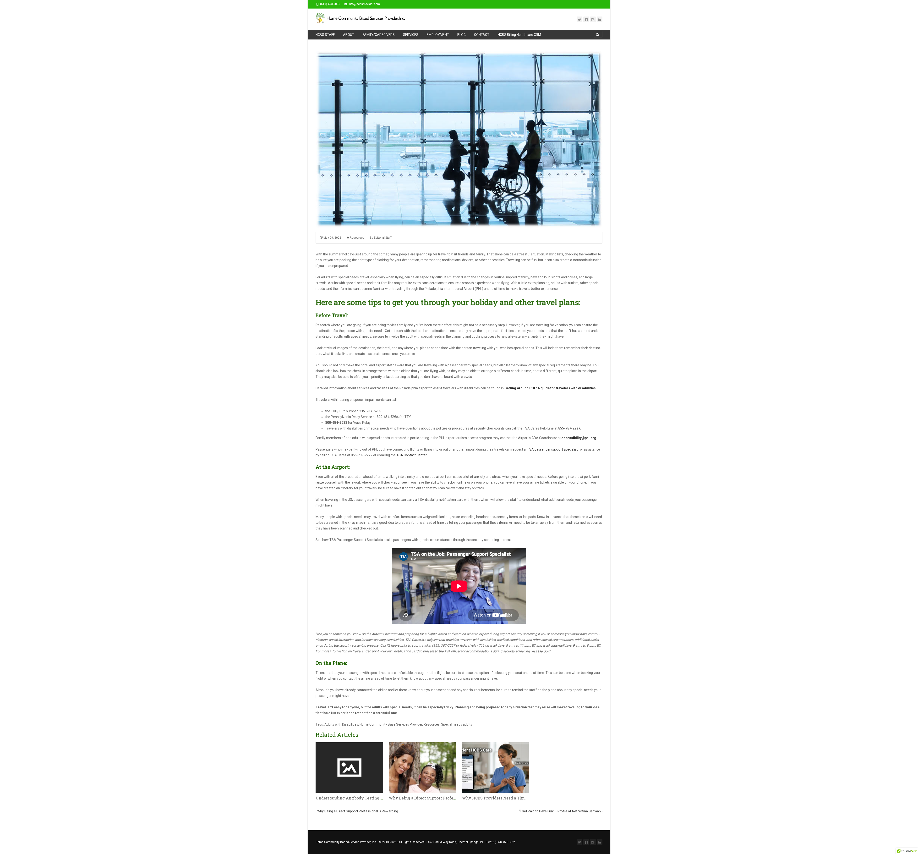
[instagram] (593, 19)
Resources (357, 237)
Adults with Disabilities (341, 724)
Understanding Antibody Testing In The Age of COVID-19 (370, 797)
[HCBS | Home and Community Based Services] (363, 19)
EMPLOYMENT (438, 35)
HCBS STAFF (325, 35)
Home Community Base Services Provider (391, 724)
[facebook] (586, 19)
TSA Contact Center (411, 455)
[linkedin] (599, 19)
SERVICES (410, 35)
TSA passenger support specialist (552, 449)
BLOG (461, 35)
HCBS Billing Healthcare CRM (519, 35)
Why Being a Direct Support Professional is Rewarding (441, 797)
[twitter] (579, 19)
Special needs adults (456, 724)
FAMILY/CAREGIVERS (379, 35)
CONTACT (481, 35)
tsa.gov (543, 651)
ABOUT (348, 35)
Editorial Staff (383, 237)
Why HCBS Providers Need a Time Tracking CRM (508, 797)
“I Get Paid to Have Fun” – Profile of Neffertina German (560, 811)
